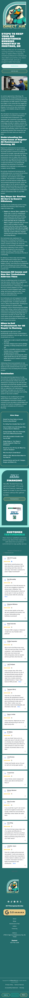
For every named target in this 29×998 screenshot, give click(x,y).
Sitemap (21, 987)
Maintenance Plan (14, 923)
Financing (14, 928)
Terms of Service (19, 984)
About (14, 918)
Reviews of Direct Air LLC (14, 550)
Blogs (14, 921)
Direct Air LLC (19, 380)
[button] (23, 995)
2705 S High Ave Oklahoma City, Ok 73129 (14, 936)
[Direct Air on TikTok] (11, 901)
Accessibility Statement (11, 987)
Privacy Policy (9, 984)
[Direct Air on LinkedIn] (17, 902)
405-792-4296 (14, 942)
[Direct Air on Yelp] (20, 901)
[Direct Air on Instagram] (14, 902)
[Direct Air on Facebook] (8, 902)
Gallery (14, 926)
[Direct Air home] (14, 15)
